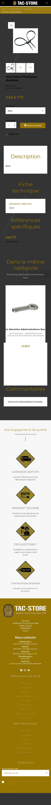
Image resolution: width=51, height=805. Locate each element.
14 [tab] (29, 373)
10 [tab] (42, 369)
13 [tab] (25, 373)
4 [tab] (20, 369)
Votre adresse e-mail (10, 769)
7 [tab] (31, 369)
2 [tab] (12, 369)
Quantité (10, 120)
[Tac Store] (25, 3)
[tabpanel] (25, 321)
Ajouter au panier (33, 125)
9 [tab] (38, 369)
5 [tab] (23, 369)
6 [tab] (27, 369)
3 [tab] (16, 369)
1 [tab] (9, 369)
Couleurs (10, 106)
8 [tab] (35, 369)
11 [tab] (18, 373)
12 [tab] (22, 373)
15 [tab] (33, 373)
